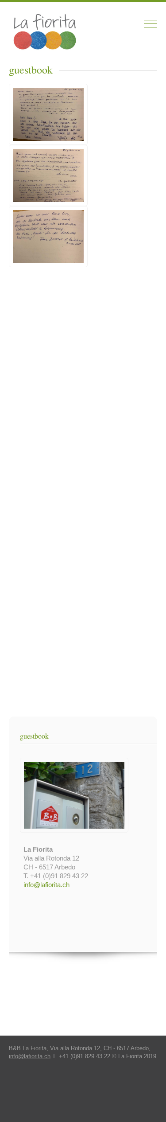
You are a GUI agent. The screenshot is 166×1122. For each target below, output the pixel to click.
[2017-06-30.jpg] (48, 265)
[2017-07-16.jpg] (50, 142)
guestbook (34, 735)
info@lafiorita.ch (46, 884)
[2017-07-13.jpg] (50, 203)
